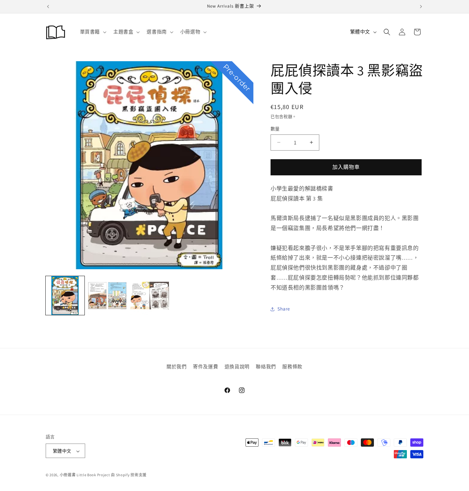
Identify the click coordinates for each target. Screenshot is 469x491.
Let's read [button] (174, 257)
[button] (122, 176)
